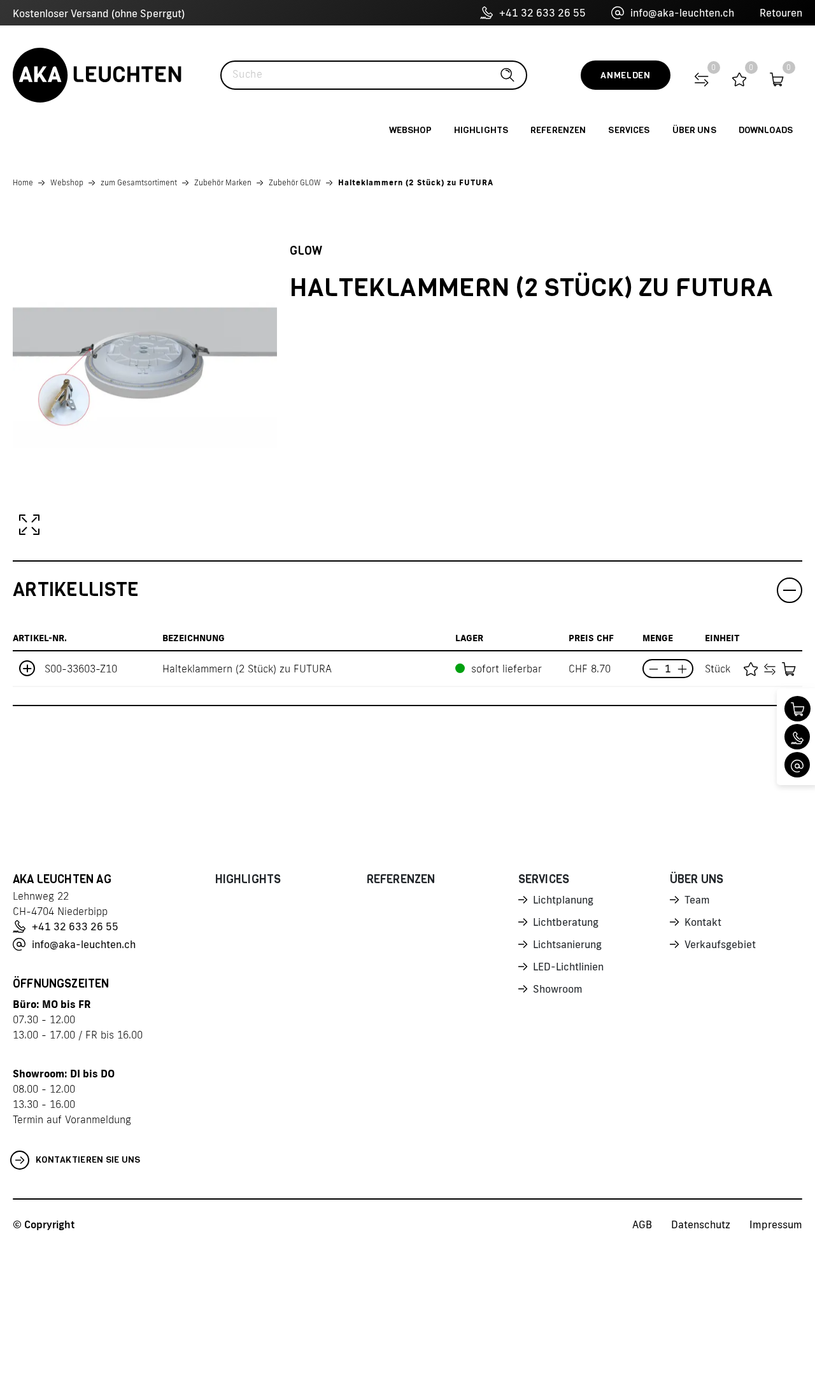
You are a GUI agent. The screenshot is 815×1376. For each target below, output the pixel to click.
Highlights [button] (481, 130)
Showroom (558, 988)
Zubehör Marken (223, 182)
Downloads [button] (766, 130)
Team (697, 899)
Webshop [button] (410, 130)
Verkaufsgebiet (720, 944)
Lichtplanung (563, 899)
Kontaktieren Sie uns (88, 1160)
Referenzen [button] (558, 130)
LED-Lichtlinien (568, 966)
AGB (642, 1224)
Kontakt (702, 922)
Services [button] (628, 130)
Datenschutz (700, 1224)
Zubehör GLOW (295, 182)
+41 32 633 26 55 (542, 12)
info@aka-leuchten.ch (682, 12)
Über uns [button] (694, 130)
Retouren (781, 12)
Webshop (66, 182)
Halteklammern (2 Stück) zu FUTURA (415, 182)
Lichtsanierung (567, 944)
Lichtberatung (566, 922)
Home (23, 182)
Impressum (775, 1224)
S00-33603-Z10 (81, 668)
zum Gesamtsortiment (139, 182)
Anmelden (625, 75)
